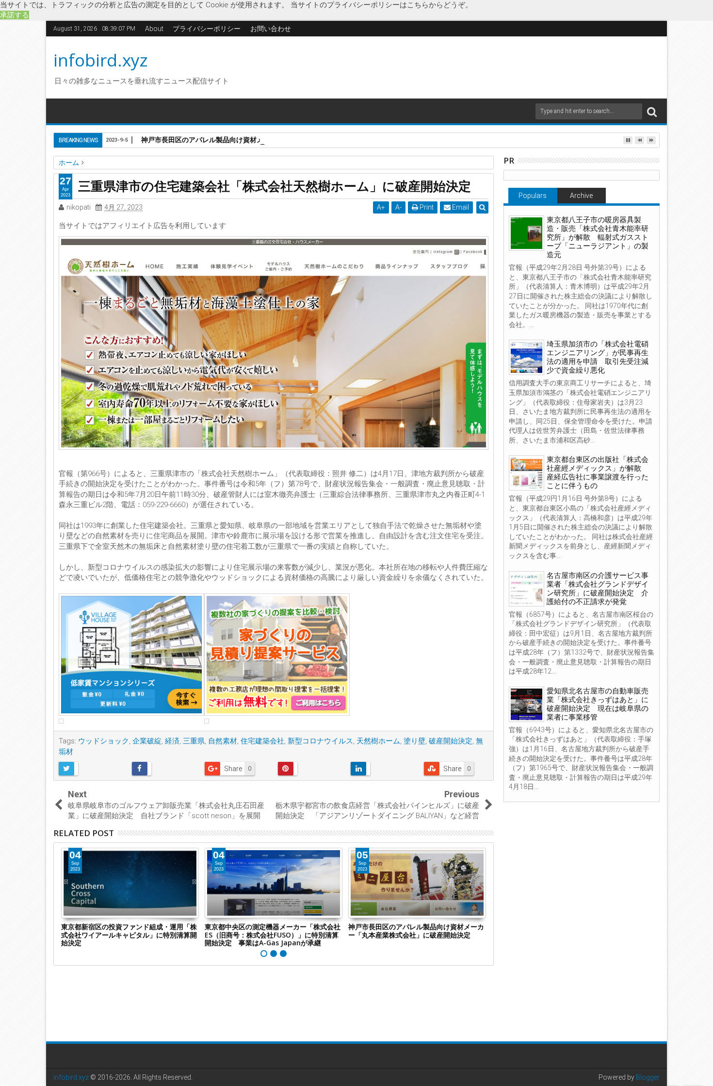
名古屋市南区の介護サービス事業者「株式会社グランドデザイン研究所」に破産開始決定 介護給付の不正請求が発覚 (597, 588)
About (154, 29)
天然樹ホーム (378, 741)
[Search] (652, 111)
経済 (172, 741)
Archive (581, 195)
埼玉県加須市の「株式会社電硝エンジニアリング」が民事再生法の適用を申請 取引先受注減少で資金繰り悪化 (597, 357)
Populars (533, 195)
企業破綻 (147, 741)
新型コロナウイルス (320, 741)
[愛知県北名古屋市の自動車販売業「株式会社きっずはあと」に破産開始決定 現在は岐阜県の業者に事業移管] (526, 704)
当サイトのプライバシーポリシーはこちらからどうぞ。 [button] (381, 4)
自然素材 (222, 741)
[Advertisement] (448, 66)
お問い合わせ (270, 29)
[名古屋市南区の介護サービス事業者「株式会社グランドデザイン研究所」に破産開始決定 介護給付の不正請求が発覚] (526, 589)
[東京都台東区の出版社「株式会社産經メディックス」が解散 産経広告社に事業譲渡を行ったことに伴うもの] (526, 473)
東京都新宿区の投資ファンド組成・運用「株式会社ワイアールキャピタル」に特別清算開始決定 (129, 935)
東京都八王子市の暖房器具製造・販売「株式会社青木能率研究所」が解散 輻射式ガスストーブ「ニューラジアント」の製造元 (597, 237)
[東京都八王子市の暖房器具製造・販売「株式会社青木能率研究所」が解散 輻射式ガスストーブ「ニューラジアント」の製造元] (526, 233)
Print (426, 207)
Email (460, 207)
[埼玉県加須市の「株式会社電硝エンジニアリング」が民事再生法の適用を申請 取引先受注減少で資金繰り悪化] (526, 357)
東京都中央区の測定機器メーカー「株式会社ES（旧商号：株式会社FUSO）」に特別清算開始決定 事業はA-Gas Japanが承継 (272, 935)
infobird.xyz (100, 60)
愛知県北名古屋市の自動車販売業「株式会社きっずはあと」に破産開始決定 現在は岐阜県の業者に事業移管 (597, 704)
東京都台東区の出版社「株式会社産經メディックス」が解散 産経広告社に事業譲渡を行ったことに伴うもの (597, 472)
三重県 (194, 741)
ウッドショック (103, 741)
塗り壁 (414, 741)
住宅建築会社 (262, 741)
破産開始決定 (450, 741)
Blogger (648, 1077)
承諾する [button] (14, 15)
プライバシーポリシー (207, 29)
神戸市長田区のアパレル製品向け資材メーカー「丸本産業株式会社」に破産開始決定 (270, 139)
